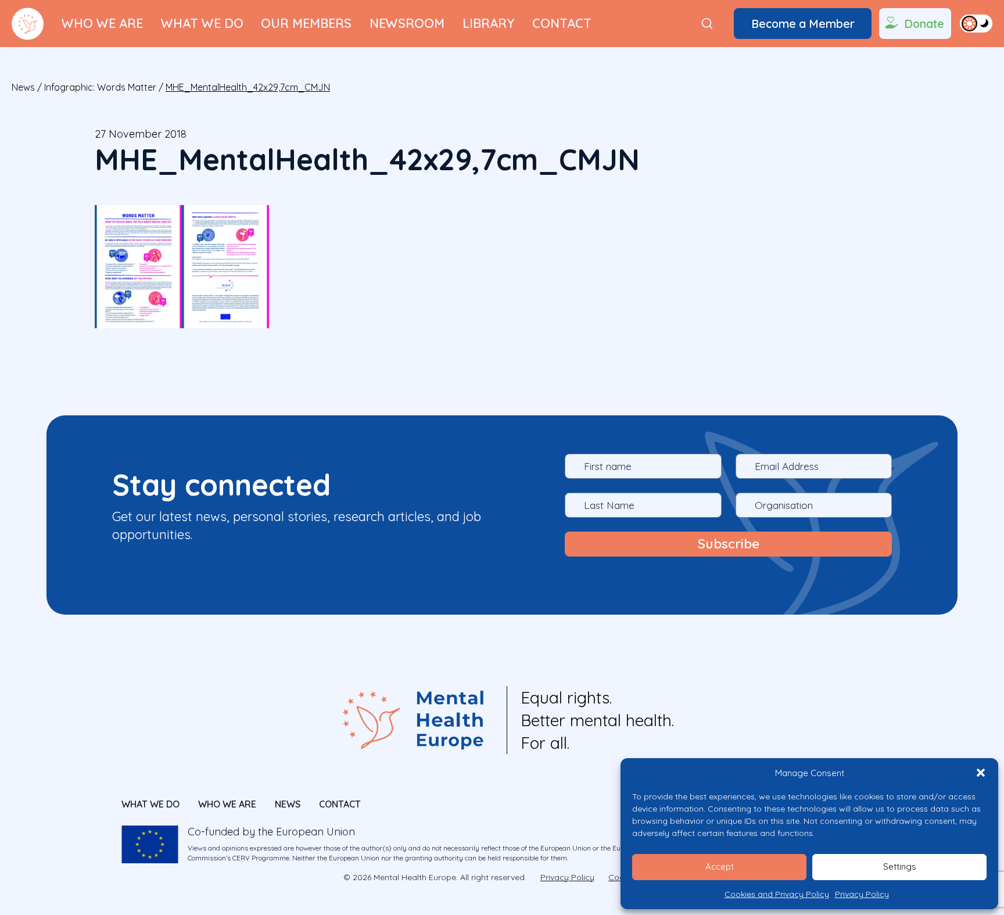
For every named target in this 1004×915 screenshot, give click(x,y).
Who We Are (102, 23)
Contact (561, 23)
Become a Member (803, 23)
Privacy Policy (862, 894)
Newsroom (407, 23)
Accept (719, 866)
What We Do (202, 23)
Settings (899, 866)
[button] (981, 772)
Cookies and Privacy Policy (777, 894)
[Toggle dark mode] (976, 23)
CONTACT (340, 804)
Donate (924, 23)
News (23, 87)
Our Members (306, 23)
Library (488, 23)
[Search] (707, 23)
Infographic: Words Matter (100, 87)
